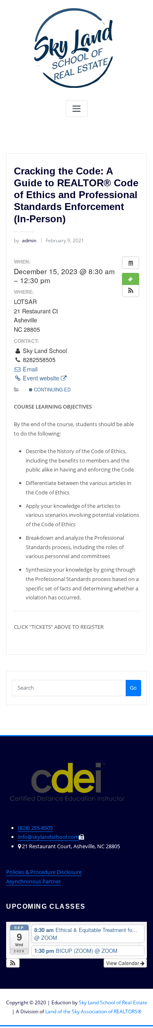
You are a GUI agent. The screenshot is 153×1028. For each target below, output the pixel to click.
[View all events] (130, 263)
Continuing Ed (52, 389)
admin (25, 240)
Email (29, 369)
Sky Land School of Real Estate (113, 1002)
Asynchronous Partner (33, 881)
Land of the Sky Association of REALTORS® (93, 1011)
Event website (41, 378)
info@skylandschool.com (48, 836)
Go (133, 687)
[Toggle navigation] (77, 109)
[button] (130, 291)
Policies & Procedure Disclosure (44, 872)
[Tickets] (130, 279)
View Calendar (123, 962)
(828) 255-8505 (35, 827)
